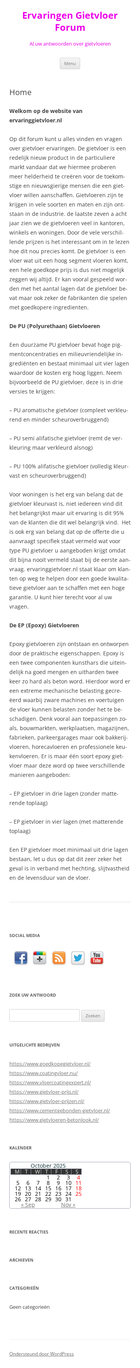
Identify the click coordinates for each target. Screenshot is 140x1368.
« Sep (28, 1204)
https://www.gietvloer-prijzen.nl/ (46, 1101)
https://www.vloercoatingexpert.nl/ (50, 1082)
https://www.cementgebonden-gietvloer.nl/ (59, 1110)
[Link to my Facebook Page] (20, 958)
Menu (70, 63)
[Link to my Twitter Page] (78, 958)
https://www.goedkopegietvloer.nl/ (50, 1063)
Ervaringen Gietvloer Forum (70, 21)
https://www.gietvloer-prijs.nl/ (44, 1091)
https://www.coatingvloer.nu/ (43, 1073)
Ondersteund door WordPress (41, 1353)
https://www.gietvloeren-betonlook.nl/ (54, 1119)
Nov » (68, 1204)
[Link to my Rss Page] (58, 958)
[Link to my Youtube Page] (97, 958)
